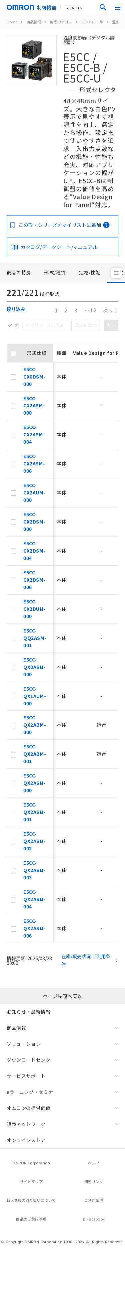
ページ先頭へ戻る (62, 996)
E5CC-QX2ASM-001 (34, 812)
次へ (108, 310)
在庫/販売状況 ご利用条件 (86, 960)
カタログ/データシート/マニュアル (59, 247)
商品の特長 (19, 272)
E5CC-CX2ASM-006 (34, 463)
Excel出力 (86, 325)
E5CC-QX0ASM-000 (34, 667)
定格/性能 (89, 272)
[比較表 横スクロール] (62, 341)
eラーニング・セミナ (30, 1092)
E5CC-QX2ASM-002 (34, 841)
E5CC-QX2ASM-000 (34, 783)
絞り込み (16, 309)
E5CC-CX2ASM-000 (34, 405)
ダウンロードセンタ (28, 1059)
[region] (62, 643)
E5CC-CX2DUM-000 (34, 608)
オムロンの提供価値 (28, 1108)
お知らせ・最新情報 (28, 1011)
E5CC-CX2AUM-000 (34, 492)
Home (12, 21)
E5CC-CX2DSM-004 (34, 550)
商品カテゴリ (61, 21)
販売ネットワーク (26, 1124)
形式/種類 (55, 272)
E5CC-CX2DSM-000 (34, 521)
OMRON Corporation (31, 1162)
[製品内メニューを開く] (116, 273)
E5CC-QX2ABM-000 (34, 724)
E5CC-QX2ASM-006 (34, 928)
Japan (71, 7)
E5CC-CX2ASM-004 (34, 434)
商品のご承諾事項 (31, 1219)
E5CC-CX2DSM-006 (34, 579)
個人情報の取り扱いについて (31, 1200)
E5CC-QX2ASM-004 (34, 899)
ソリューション (24, 1043)
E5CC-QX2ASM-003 (34, 870)
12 (90, 310)
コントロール (92, 21)
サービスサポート (26, 1075)
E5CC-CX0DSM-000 (34, 376)
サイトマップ (31, 1181)
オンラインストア (26, 1140)
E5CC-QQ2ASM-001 (34, 638)
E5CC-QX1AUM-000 (34, 696)
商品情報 (33, 21)
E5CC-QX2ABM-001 (34, 753)
